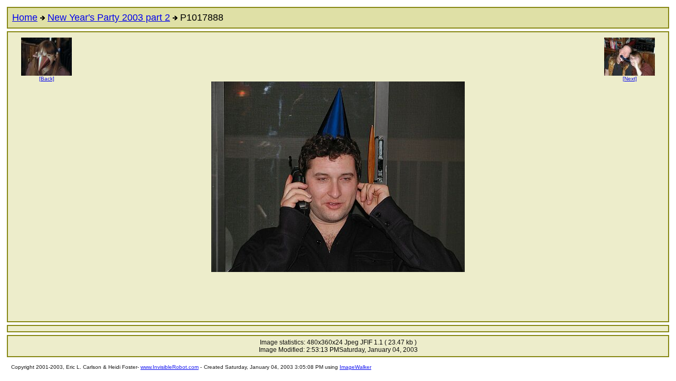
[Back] (46, 78)
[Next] (630, 78)
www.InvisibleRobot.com (169, 367)
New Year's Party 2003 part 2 (109, 17)
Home (24, 17)
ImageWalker (355, 367)
